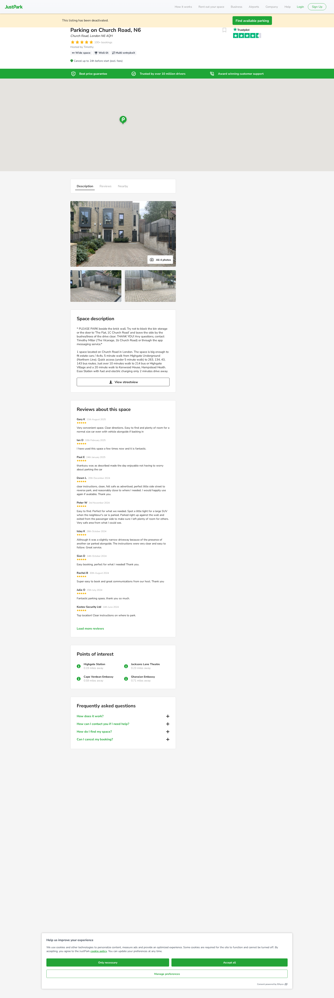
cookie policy (98, 951)
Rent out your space (211, 7)
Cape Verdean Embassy (98, 677)
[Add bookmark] (224, 30)
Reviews (106, 186)
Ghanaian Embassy (143, 677)
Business (236, 7)
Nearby (123, 186)
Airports (254, 7)
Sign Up (317, 7)
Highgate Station (94, 664)
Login (300, 7)
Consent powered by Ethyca (270, 984)
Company (272, 7)
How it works (183, 7)
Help (288, 7)
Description (85, 186)
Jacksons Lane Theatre (145, 664)
